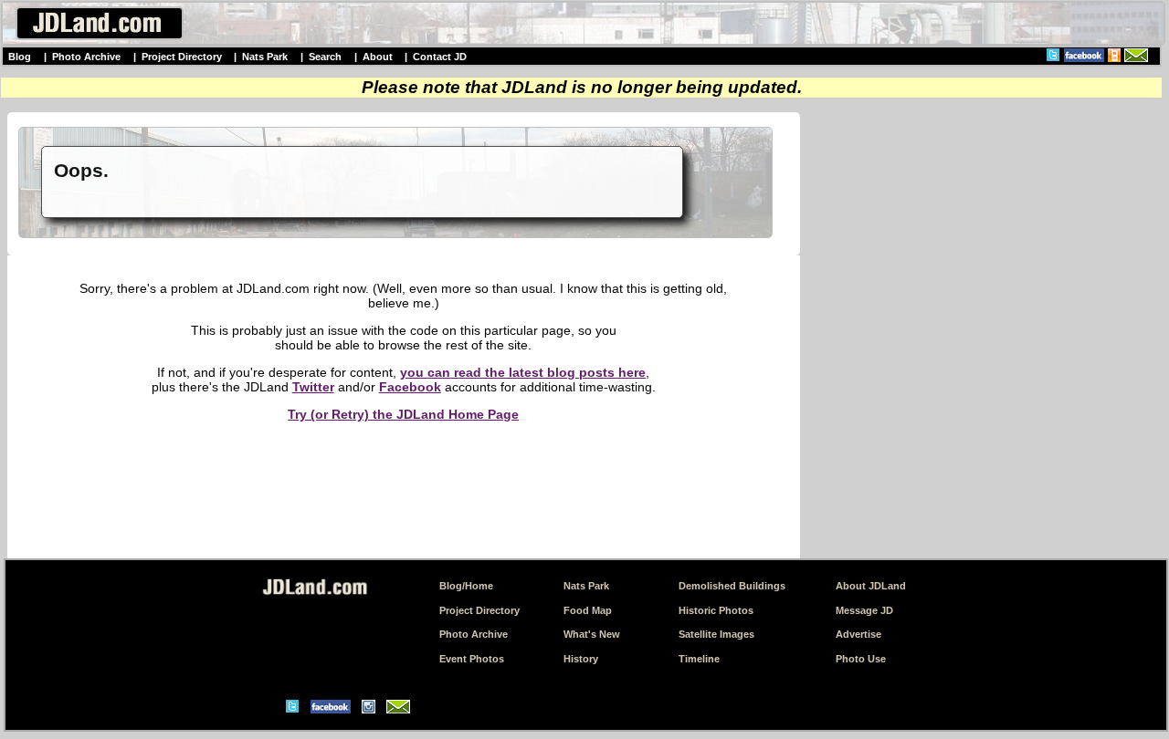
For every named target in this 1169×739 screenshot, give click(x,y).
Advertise (858, 634)
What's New (591, 634)
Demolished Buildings (732, 585)
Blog (19, 56)
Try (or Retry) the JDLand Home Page (403, 414)
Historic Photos (716, 610)
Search (325, 56)
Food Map (587, 610)
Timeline (699, 658)
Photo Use (861, 658)
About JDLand (871, 585)
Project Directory (182, 56)
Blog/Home (466, 585)
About (378, 56)
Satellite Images (716, 634)
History (580, 658)
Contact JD (440, 56)
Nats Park (265, 56)
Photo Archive (86, 56)
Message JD (864, 610)
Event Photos (471, 658)
